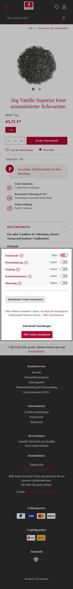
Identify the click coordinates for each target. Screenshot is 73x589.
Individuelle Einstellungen (37, 326)
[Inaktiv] (64, 262)
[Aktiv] (64, 255)
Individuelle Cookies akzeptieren (25, 299)
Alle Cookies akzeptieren (37, 334)
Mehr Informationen (53, 315)
